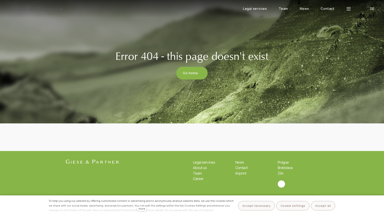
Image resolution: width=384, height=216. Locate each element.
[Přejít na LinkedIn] (281, 184)
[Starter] (36, 9)
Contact (241, 167)
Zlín (281, 173)
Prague (283, 162)
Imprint (240, 173)
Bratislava (285, 167)
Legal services (204, 162)
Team (197, 173)
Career (198, 178)
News (239, 162)
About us (200, 167)
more (142, 208)
